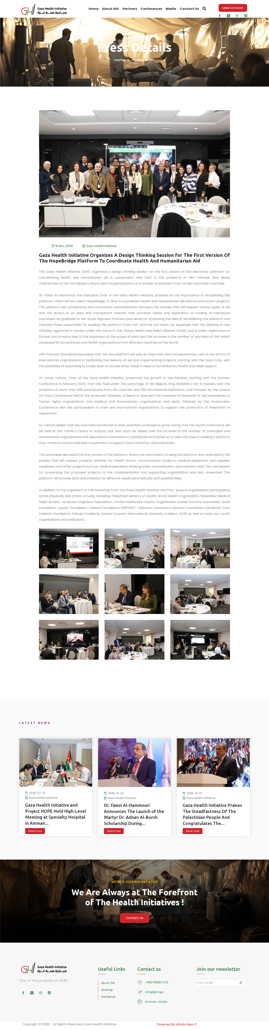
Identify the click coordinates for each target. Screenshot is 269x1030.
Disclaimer (108, 997)
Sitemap (107, 990)
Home (93, 8)
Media (171, 8)
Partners (129, 8)
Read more (35, 831)
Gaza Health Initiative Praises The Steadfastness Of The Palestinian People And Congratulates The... (212, 814)
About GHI (110, 8)
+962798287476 (156, 982)
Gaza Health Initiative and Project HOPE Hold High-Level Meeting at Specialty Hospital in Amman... (55, 814)
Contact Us (189, 8)
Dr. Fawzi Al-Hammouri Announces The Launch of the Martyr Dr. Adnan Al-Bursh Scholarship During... (134, 814)
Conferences (151, 8)
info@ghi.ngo (154, 992)
